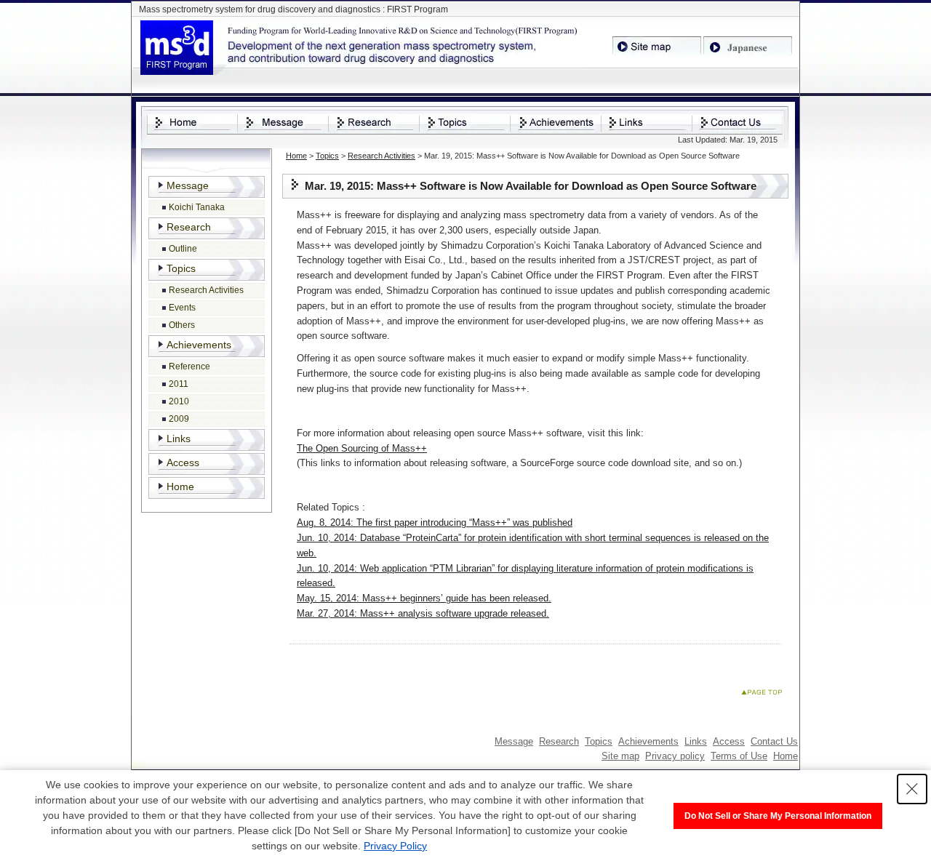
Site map (620, 755)
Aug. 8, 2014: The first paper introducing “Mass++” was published (434, 522)
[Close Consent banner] (912, 789)
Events (182, 308)
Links (179, 438)
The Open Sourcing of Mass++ (362, 448)
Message (188, 185)
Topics (327, 155)
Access (183, 462)
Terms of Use (739, 755)
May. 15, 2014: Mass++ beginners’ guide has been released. (424, 598)
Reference (189, 366)
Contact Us (774, 741)
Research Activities (381, 155)
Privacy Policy (395, 846)
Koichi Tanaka (197, 207)
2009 (179, 419)
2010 (179, 401)
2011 (178, 384)
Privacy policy (675, 755)
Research (189, 227)
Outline (183, 249)
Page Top (764, 694)
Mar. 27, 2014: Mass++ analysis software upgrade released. (423, 613)
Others (182, 325)
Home (296, 155)
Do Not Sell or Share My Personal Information (777, 816)
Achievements (199, 345)
